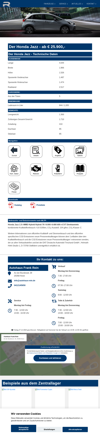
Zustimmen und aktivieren (50, 358)
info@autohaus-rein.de (24, 281)
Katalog (18, 205)
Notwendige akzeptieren (24, 428)
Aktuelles (76, 4)
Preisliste (40, 205)
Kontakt (91, 4)
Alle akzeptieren (75, 429)
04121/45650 (19, 285)
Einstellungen (49, 429)
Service (62, 4)
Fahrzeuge (49, 4)
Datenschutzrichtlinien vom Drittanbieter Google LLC (44, 353)
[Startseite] (9, 4)
